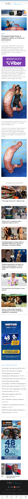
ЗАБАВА (3, 33)
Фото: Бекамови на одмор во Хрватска (13, 399)
